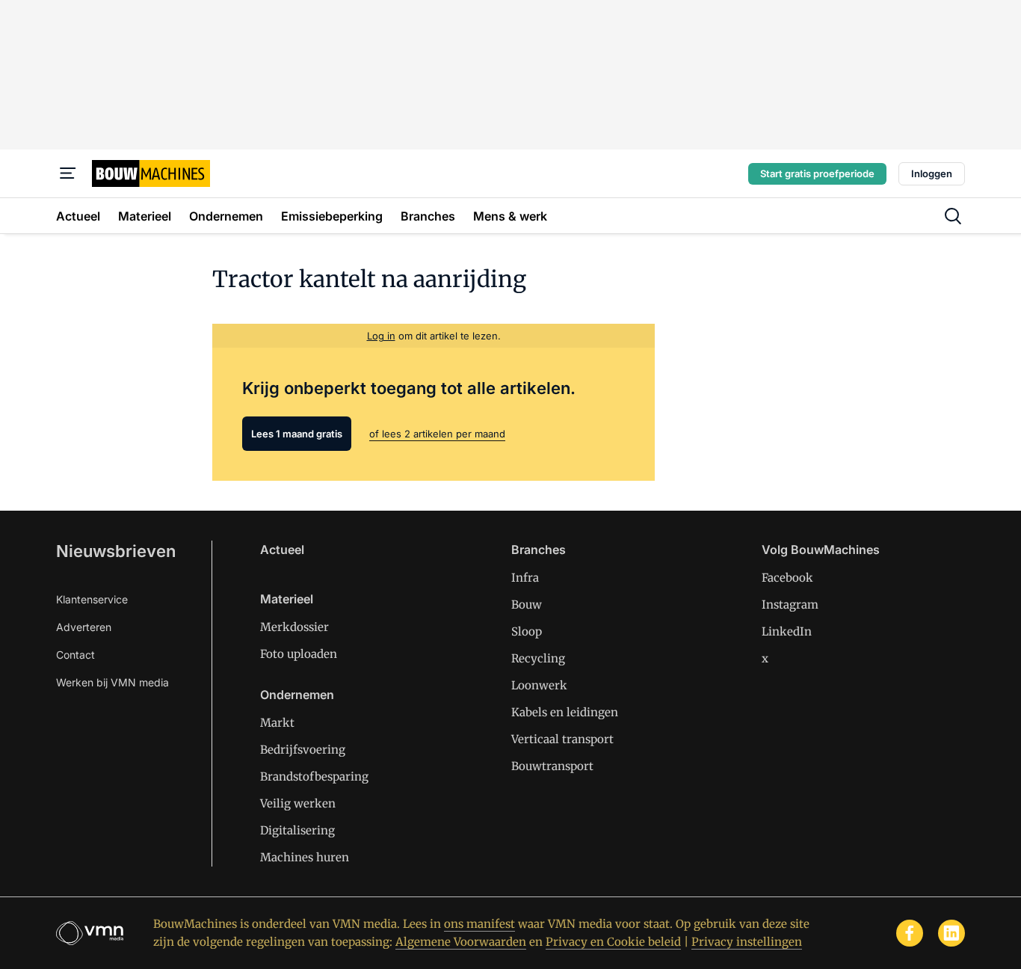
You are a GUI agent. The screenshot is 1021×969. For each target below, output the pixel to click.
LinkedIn (787, 631)
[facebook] (909, 933)
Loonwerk (539, 685)
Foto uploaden (298, 654)
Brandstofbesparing (314, 776)
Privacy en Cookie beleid (613, 942)
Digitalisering (297, 830)
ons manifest (479, 924)
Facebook (787, 577)
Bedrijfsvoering (302, 749)
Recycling (538, 658)
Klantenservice (92, 599)
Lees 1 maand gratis (296, 434)
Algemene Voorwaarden (460, 942)
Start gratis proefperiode (817, 173)
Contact (75, 654)
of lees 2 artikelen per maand (437, 434)
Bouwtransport (552, 766)
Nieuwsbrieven (116, 551)
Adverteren (83, 627)
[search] (953, 216)
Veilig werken (298, 803)
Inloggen (931, 173)
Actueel (282, 549)
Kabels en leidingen (564, 712)
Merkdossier (294, 627)
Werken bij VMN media (112, 682)
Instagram (790, 604)
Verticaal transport (562, 739)
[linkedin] (951, 933)
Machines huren (304, 857)
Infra (525, 577)
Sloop (526, 631)
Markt (277, 723)
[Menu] (68, 173)
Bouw (526, 604)
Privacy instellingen (746, 942)
